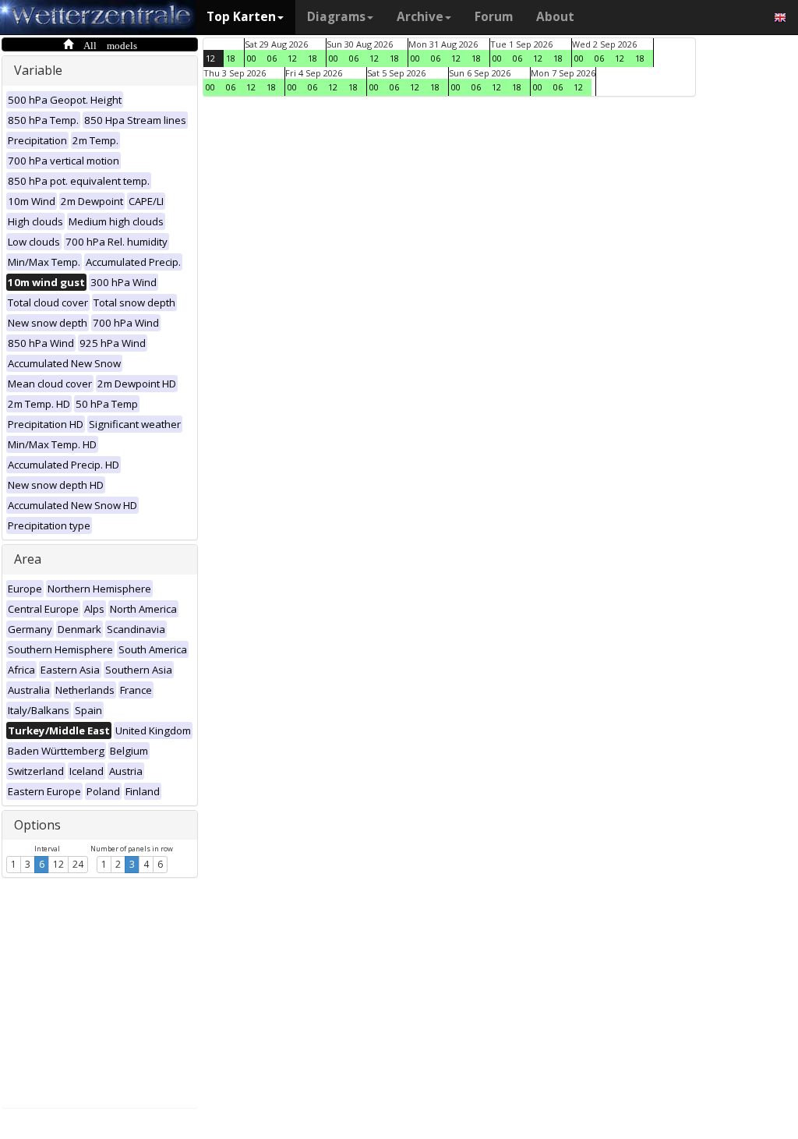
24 (77, 864)
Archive (420, 17)
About (555, 17)
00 (251, 58)
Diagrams (336, 17)
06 (272, 58)
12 (58, 864)
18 (230, 58)
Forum (494, 17)
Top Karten (241, 17)
